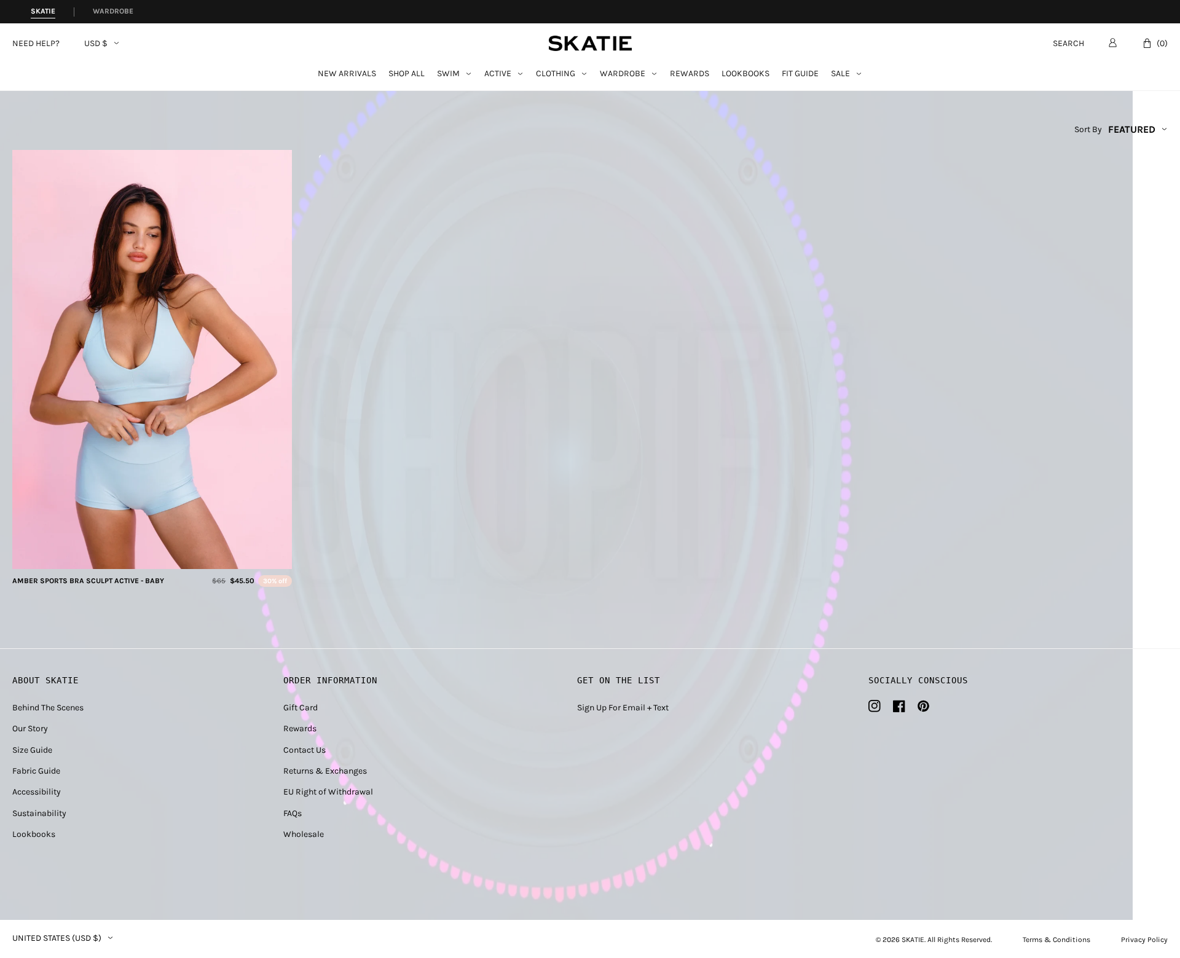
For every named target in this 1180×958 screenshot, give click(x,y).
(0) (1162, 43)
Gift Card (300, 707)
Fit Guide (800, 74)
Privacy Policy (1144, 939)
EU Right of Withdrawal (328, 792)
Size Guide (32, 750)
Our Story (30, 728)
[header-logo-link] (590, 43)
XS (130, 556)
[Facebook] (899, 706)
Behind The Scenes (48, 707)
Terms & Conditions (1056, 939)
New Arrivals (347, 74)
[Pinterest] (923, 706)
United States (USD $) (56, 938)
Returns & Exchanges (325, 771)
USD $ (96, 43)
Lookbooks (745, 74)
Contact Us (304, 750)
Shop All (406, 74)
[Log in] (1113, 42)
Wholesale (303, 834)
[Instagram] (874, 706)
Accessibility (36, 792)
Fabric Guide (36, 771)
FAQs (292, 813)
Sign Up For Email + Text (623, 707)
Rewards (689, 74)
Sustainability (39, 813)
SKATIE (913, 939)
